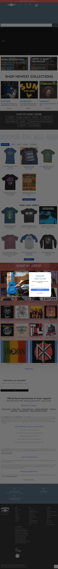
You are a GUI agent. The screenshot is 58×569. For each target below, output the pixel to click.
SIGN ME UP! (40, 289)
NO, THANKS (40, 293)
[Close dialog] (50, 273)
